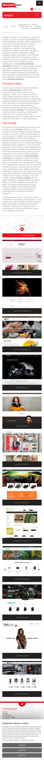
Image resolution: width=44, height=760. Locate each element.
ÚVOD (4, 712)
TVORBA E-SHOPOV (25, 26)
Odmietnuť (22, 755)
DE (39, 9)
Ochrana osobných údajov (10, 740)
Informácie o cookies (27, 740)
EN (35, 9)
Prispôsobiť (22, 750)
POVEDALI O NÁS (8, 717)
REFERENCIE (6, 716)
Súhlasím (22, 745)
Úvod (5, 26)
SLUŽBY (13, 26)
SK (32, 9)
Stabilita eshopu (36, 28)
